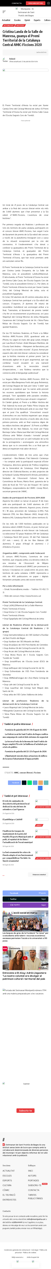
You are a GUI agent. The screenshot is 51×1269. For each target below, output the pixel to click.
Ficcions (37, 773)
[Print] (20, 52)
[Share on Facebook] (8, 52)
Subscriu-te (25, 1110)
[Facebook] (25, 893)
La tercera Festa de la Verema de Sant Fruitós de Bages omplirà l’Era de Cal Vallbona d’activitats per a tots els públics (25, 744)
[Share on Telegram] (35, 783)
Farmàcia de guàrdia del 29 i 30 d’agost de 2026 (26, 730)
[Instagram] (25, 905)
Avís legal (34, 1250)
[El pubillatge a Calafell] (41, 822)
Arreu (39, 825)
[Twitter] (25, 899)
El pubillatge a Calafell (12, 819)
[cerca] (46, 12)
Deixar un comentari (39, 874)
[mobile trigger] (5, 12)
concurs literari (26, 773)
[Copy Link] (16, 52)
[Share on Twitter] (12, 52)
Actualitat (9, 25)
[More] (25, 52)
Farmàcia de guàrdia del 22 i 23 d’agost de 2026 (26, 751)
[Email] (40, 783)
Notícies (20, 25)
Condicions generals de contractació (17, 1250)
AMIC (16, 773)
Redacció (12, 59)
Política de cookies (29, 1253)
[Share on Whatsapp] (29, 783)
